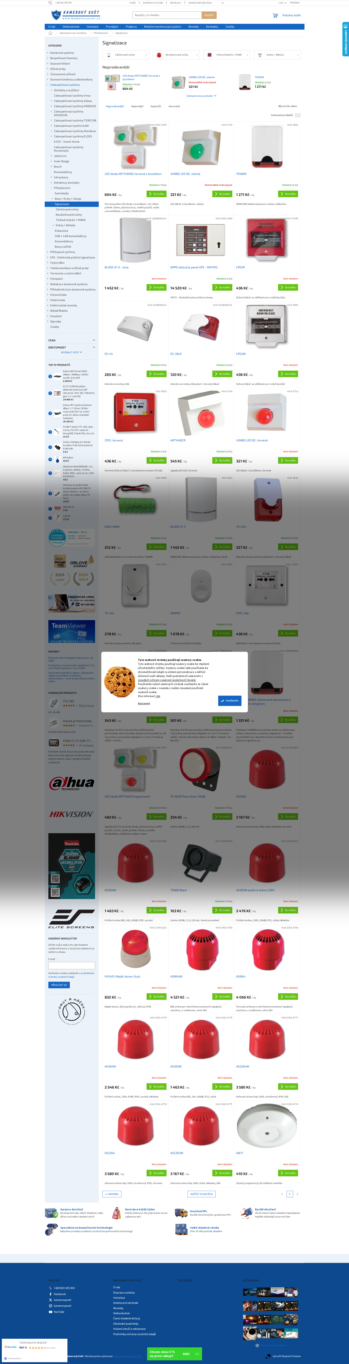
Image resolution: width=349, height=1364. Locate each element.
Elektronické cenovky (63, 305)
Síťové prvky (57, 69)
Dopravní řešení (60, 64)
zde (158, 696)
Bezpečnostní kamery (63, 58)
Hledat (209, 15)
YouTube (59, 1312)
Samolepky (62, 193)
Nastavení (144, 703)
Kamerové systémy (62, 53)
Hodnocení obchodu (200, 3)
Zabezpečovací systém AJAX (71, 126)
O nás (133, 3)
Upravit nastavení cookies (128, 1356)
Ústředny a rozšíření (66, 90)
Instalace (175, 3)
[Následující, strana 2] (290, 1194)
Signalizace (62, 204)
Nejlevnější (137, 106)
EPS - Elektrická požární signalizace (72, 258)
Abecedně (174, 106)
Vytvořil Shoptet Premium (287, 1356)
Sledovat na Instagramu (273, 1345)
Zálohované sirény (67, 209)
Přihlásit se (59, 984)
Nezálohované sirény (69, 215)
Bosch (58, 167)
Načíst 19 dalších (202, 1194)
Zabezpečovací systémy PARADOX (75, 106)
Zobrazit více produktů (200, 95)
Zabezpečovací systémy (65, 85)
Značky (54, 327)
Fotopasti (56, 279)
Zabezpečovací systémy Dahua (73, 101)
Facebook (60, 1294)
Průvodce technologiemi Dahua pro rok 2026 (70, 659)
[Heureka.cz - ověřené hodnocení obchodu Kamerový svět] (71, 538)
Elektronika (57, 300)
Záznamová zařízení (62, 74)
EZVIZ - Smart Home (67, 142)
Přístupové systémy (62, 252)
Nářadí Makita (59, 311)
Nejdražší (156, 106)
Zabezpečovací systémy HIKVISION (68, 113)
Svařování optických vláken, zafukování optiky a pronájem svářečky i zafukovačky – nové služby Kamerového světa (71, 677)
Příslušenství (62, 188)
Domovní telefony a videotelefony (71, 80)
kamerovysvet (62, 1300)
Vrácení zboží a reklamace (129, 1329)
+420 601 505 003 (64, 1288)
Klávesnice (61, 231)
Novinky (118, 1308)
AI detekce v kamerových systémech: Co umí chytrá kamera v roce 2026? (71, 666)
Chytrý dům (57, 263)
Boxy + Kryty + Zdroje (68, 199)
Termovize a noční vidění (65, 273)
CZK (281, 3)
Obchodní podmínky (125, 1324)
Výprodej (55, 322)
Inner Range (61, 161)
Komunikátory (63, 172)
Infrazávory (61, 177)
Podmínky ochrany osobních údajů (134, 1334)
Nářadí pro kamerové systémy (68, 284)
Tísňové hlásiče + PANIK (71, 220)
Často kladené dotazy (126, 1318)
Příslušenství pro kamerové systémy (72, 290)
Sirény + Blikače (65, 225)
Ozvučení (56, 316)
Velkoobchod (121, 1313)
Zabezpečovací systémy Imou (72, 96)
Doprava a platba (153, 3)
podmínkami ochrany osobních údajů (71, 975)
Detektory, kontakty (66, 183)
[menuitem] (52, 27)
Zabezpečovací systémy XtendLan (75, 131)
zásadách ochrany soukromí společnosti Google (167, 680)
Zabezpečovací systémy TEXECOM (75, 121)
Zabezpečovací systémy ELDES (73, 136)
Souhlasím (232, 701)
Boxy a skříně (63, 247)
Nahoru (113, 1194)
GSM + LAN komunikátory (70, 236)
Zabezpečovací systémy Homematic (68, 149)
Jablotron (60, 156)
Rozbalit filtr (69, 352)
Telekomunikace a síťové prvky (69, 268)
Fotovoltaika (58, 295)
